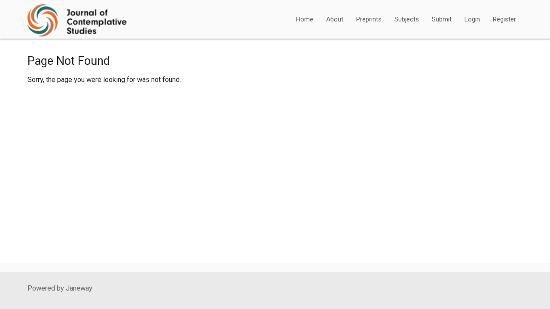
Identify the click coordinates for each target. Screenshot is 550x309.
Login (472, 19)
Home (304, 19)
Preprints (369, 19)
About (334, 19)
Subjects (406, 19)
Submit (442, 19)
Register (504, 19)
